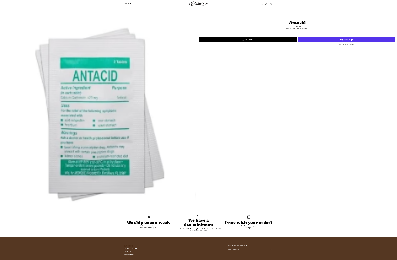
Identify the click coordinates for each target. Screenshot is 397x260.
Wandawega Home (129, 254)
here (236, 226)
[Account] (266, 4)
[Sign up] (271, 250)
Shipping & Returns (130, 249)
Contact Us (127, 251)
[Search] (261, 4)
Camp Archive (128, 246)
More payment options (346, 44)
